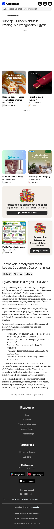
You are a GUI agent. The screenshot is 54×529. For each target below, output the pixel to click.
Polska (25, 499)
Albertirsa (18, 384)
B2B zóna (27, 457)
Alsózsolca (6, 387)
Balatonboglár (8, 384)
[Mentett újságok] (40, 4)
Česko (18, 499)
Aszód (45, 381)
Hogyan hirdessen (27, 452)
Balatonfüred (24, 387)
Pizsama (18, 274)
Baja (25, 384)
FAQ (27, 415)
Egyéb (35, 287)
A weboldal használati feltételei (27, 518)
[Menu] (50, 4)
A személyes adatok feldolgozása (27, 523)
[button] (45, 4)
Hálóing (28, 274)
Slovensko (33, 499)
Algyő (39, 381)
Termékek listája (27, 433)
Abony (15, 387)
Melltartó (7, 274)
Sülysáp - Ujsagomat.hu (14, 287)
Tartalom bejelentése (27, 424)
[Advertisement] (27, 49)
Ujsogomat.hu (34, 507)
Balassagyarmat (29, 381)
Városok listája (27, 429)
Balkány (44, 387)
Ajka (33, 387)
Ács (29, 384)
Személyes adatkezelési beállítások (27, 513)
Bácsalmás (16, 381)
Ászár (37, 387)
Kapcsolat (27, 419)
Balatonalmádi (38, 384)
